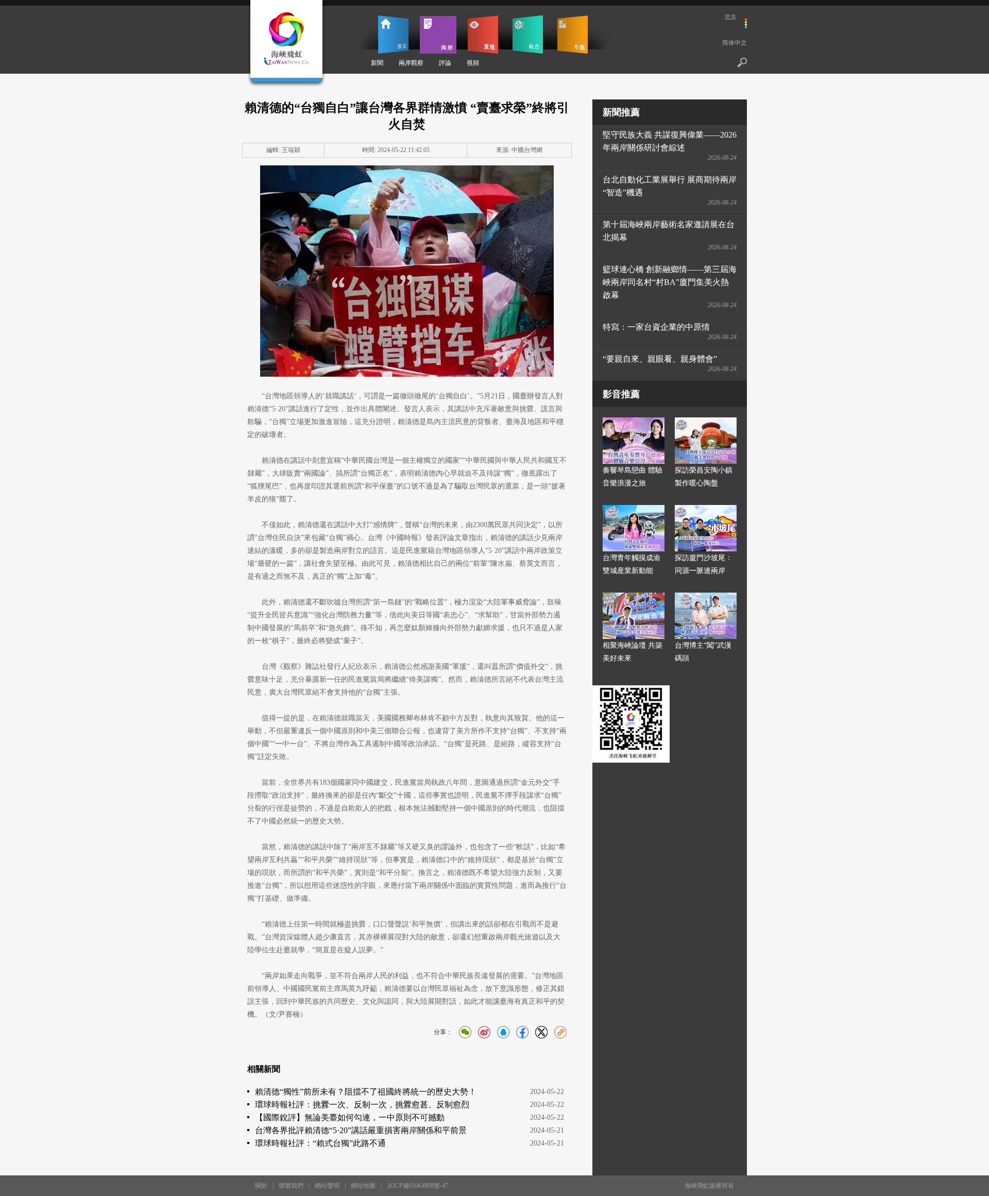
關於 (261, 1185)
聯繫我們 (291, 1185)
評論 (445, 62)
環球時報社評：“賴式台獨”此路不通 (320, 1143)
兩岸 (438, 34)
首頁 (393, 34)
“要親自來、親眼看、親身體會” (660, 359)
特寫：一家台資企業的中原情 (656, 327)
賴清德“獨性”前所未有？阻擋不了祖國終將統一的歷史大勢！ (365, 1091)
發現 (483, 34)
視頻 (473, 62)
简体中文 (734, 42)
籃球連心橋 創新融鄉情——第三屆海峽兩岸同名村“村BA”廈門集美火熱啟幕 (670, 282)
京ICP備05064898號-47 (417, 1185)
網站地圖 (363, 1185)
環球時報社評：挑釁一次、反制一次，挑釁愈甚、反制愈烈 (362, 1104)
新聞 (377, 62)
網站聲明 (327, 1185)
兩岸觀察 (411, 62)
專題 (572, 34)
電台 (527, 34)
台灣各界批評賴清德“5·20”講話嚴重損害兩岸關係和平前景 (361, 1130)
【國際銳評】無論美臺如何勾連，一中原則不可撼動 (350, 1117)
